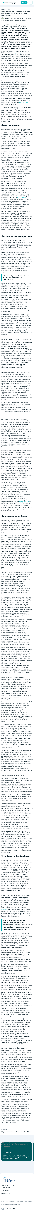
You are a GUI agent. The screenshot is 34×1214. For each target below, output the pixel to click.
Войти (24, 2)
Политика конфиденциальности (10, 1204)
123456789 (5, 1190)
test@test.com (6, 1193)
